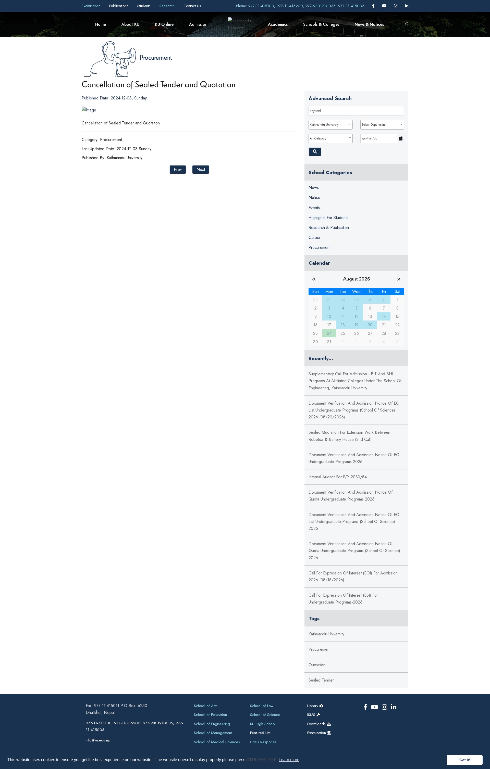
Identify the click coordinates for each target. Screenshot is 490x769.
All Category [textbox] (318, 138)
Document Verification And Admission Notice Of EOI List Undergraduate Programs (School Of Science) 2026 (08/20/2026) (354, 410)
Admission (198, 24)
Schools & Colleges (321, 24)
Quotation (317, 665)
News (314, 187)
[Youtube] (385, 6)
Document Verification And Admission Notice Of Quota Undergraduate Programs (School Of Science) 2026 (354, 550)
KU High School (263, 724)
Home (100, 24)
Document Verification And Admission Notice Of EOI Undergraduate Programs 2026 (354, 458)
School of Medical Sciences (217, 742)
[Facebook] (374, 6)
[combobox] (330, 125)
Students (144, 6)
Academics (278, 24)
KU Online (164, 24)
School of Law (261, 706)
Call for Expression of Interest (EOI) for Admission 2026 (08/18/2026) (353, 576)
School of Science (265, 714)
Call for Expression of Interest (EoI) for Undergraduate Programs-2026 (343, 598)
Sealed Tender (321, 680)
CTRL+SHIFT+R (262, 760)
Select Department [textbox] (374, 124)
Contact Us (192, 6)
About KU (130, 24)
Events (314, 208)
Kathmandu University (326, 634)
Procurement (156, 57)
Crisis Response (263, 742)
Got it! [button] (464, 760)
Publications (119, 6)
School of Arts (205, 706)
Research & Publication (329, 227)
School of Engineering (212, 724)
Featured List (260, 733)
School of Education (210, 714)
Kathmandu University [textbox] (324, 124)
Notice (314, 197)
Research (168, 6)
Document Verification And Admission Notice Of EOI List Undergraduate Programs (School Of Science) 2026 (354, 521)
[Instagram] (396, 6)
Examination (92, 6)
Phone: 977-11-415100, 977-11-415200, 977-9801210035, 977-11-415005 (300, 6)
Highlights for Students (328, 218)
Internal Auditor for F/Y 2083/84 (338, 477)
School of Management (213, 733)
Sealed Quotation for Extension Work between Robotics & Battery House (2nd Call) (349, 435)
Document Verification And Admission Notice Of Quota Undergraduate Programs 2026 (351, 495)
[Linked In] (406, 6)
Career (315, 237)
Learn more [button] (289, 760)
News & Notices (369, 24)
